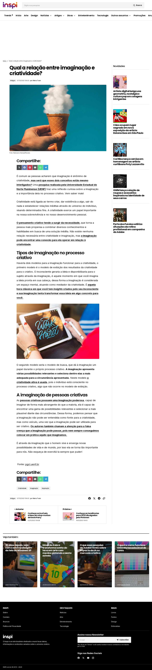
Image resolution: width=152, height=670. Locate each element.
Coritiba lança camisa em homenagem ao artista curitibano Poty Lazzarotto (128, 162)
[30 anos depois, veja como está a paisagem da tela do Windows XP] (20, 564)
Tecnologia (64, 626)
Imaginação (34, 488)
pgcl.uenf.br (32, 464)
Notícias (63, 612)
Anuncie (6, 622)
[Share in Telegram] (99, 498)
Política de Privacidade (12, 626)
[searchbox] (77, 5)
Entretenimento (66, 622)
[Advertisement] (76, 40)
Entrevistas (115, 626)
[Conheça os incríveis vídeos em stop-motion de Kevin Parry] (34, 515)
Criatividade (22, 488)
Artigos (12, 80)
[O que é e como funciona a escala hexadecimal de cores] (132, 564)
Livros (113, 612)
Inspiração (45, 488)
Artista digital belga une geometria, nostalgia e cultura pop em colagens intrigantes (127, 95)
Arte (61, 617)
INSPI (5, 608)
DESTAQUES (66, 608)
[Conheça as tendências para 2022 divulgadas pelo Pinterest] (82, 515)
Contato (6, 617)
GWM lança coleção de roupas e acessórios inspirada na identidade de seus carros (128, 194)
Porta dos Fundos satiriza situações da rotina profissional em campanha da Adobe (129, 228)
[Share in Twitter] (94, 498)
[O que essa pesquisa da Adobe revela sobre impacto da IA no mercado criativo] (95, 564)
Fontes (113, 617)
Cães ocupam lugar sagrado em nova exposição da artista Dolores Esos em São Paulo (128, 129)
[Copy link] (104, 498)
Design (114, 622)
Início (4, 61)
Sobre (5, 612)
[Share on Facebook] (89, 498)
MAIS (114, 608)
